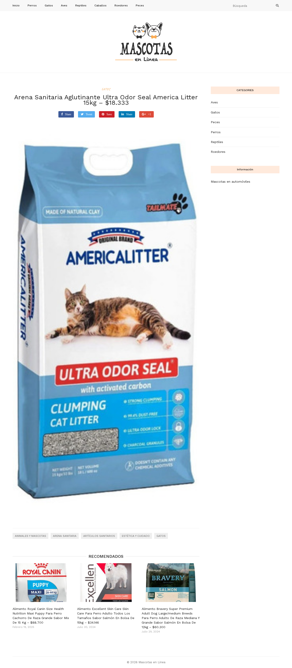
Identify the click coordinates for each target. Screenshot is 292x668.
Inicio (16, 5)
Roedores (121, 5)
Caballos (100, 5)
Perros (32, 5)
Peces (140, 5)
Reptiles (80, 5)
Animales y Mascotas (30, 535)
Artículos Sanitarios (99, 535)
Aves (64, 5)
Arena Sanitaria (64, 535)
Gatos (49, 5)
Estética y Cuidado (136, 535)
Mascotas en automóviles (230, 181)
